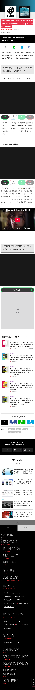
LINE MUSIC (8, 596)
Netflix (6, 621)
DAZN (18, 625)
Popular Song (8, 642)
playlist (11, 429)
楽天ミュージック (9, 603)
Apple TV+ (7, 628)
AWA (18, 600)
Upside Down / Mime (8, 40)
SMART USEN (23, 603)
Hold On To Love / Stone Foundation (13, 37)
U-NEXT (19, 621)
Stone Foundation (14, 432)
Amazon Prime (9, 625)
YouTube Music (9, 600)
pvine (25, 429)
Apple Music (15, 593)
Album (18, 642)
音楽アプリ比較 (9, 607)
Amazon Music (20, 596)
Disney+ (26, 625)
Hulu (12, 621)
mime (18, 429)
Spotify (6, 593)
